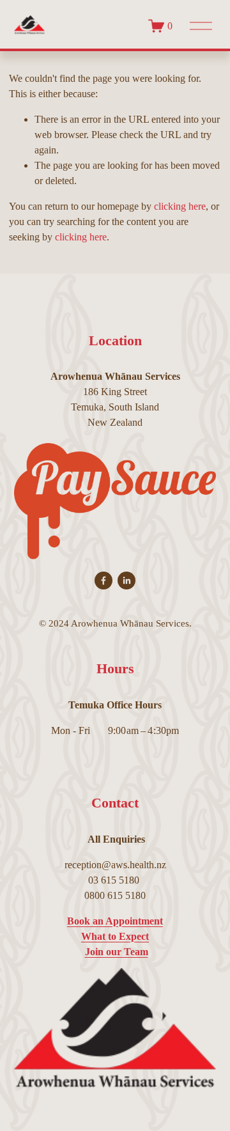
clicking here (180, 206)
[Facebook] (103, 580)
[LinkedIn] (126, 580)
